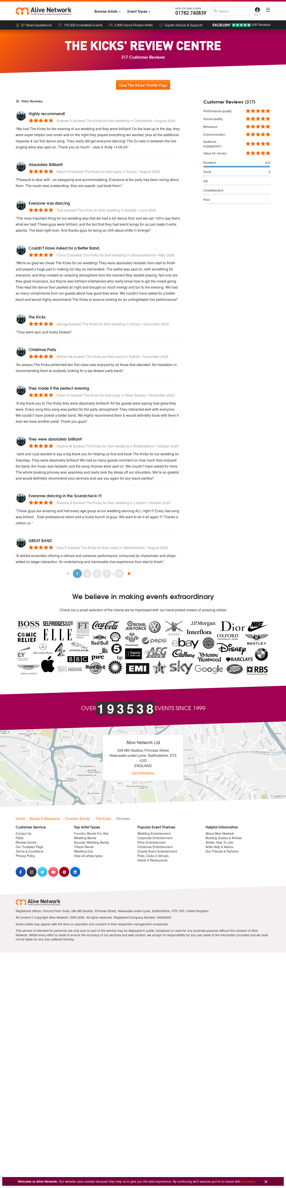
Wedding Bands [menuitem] (85, 838)
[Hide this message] (266, 1181)
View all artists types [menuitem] (88, 855)
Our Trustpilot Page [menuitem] (29, 847)
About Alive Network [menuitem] (220, 833)
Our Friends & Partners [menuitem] (222, 851)
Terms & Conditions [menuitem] (29, 851)
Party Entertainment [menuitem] (151, 842)
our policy (248, 1181)
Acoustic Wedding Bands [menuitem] (91, 842)
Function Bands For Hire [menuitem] (91, 833)
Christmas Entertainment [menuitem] (154, 847)
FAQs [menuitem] (19, 838)
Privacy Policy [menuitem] (25, 855)
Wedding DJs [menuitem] (83, 851)
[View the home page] (44, 11)
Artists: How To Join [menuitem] (219, 842)
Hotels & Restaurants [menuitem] (152, 860)
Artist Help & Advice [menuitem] (219, 847)
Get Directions (143, 773)
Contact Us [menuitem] (23, 833)
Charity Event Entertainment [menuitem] (157, 851)
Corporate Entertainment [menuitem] (154, 838)
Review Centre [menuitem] (26, 842)
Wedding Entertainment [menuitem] (154, 833)
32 (119, 573)
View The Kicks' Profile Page (143, 85)
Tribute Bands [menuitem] (84, 847)
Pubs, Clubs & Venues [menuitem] (153, 855)
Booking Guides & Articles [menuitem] (224, 838)
